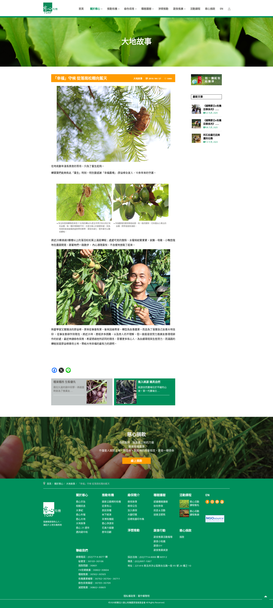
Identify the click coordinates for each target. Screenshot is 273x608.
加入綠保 (132, 510)
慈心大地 (80, 519)
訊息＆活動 (159, 510)
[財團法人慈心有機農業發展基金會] (50, 8)
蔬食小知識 (159, 541)
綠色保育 (129, 8)
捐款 (181, 536)
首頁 (81, 8)
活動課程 (195, 8)
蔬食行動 (160, 530)
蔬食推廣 (178, 8)
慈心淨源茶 (108, 523)
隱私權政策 (129, 595)
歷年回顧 (106, 531)
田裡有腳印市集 (136, 519)
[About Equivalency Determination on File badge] (214, 518)
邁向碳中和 (82, 531)
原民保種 (106, 510)
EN (221, 8)
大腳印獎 (132, 514)
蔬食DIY (158, 545)
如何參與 (158, 505)
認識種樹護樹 (161, 501)
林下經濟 (106, 514)
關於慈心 (95, 8)
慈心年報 (80, 514)
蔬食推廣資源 (161, 550)
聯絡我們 (82, 550)
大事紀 (79, 510)
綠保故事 (132, 501)
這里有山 (106, 505)
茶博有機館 (108, 519)
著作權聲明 (144, 595)
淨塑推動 (163, 8)
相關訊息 (80, 505)
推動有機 (112, 8)
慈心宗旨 (80, 501)
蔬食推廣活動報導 (163, 536)
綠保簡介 (134, 495)
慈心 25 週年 (83, 527)
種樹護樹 (146, 8)
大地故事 (70, 483)
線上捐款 (136, 461)
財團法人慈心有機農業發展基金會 (52, 510)
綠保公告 (132, 505)
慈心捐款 (210, 8)
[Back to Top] (265, 596)
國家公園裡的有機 (111, 501)
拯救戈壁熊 (159, 514)
